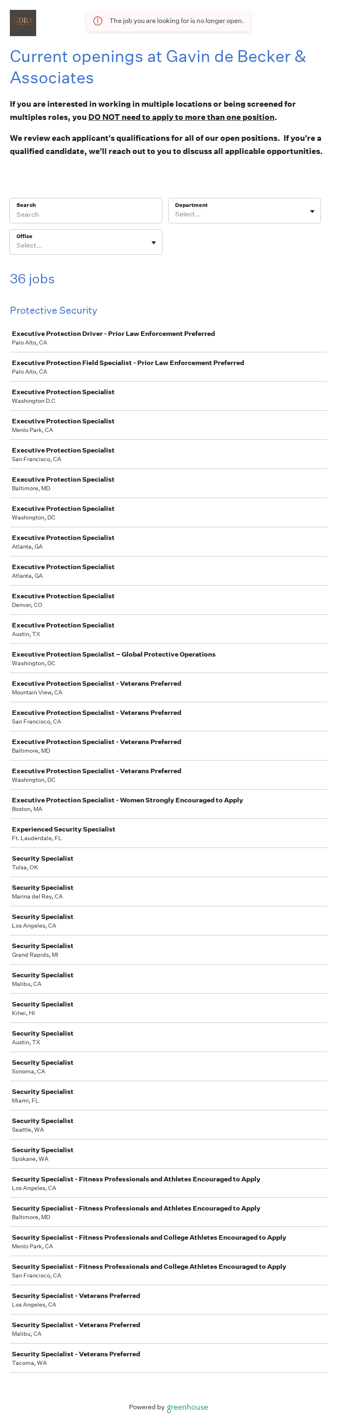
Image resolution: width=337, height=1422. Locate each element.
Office (24, 236)
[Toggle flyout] (312, 211)
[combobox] (175, 214)
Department (191, 205)
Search (26, 205)
